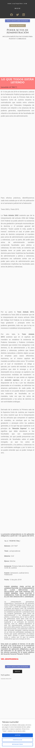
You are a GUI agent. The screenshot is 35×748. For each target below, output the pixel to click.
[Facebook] (11, 14)
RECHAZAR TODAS (17, 744)
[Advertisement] (17, 58)
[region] (17, 733)
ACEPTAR (17, 735)
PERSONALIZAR (17, 739)
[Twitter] (17, 14)
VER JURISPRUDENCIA (9, 659)
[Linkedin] (23, 14)
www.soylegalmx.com (17, 3)
